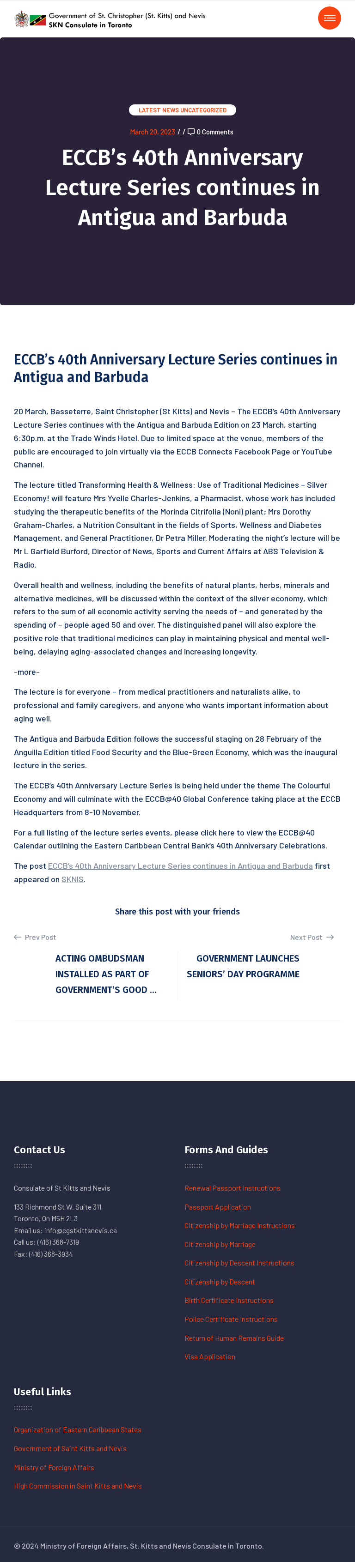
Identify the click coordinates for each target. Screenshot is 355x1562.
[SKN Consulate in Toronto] (111, 17)
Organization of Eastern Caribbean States (77, 1429)
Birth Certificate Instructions (229, 1300)
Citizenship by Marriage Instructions (239, 1225)
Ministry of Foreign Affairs (54, 1467)
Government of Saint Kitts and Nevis (70, 1448)
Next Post (307, 936)
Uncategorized (203, 110)
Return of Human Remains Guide (234, 1337)
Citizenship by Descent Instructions (239, 1262)
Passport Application (217, 1206)
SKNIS (72, 879)
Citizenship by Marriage (220, 1244)
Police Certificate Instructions (231, 1318)
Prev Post (40, 936)
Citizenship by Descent (219, 1281)
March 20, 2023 (152, 131)
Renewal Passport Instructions (232, 1187)
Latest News (159, 110)
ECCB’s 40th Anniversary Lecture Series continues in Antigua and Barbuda (180, 865)
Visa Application (209, 1356)
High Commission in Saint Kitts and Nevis (78, 1485)
